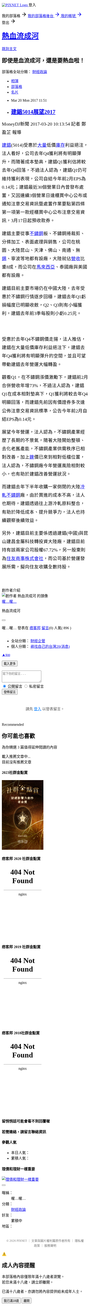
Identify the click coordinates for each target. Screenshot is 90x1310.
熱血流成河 (20, 36)
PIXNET (22, 1240)
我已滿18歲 (11, 1301)
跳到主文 (9, 49)
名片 (14, 92)
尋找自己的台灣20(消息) (50, 647)
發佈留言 (10, 692)
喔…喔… (9, 601)
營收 (75, 258)
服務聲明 (50, 1245)
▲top (6, 655)
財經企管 (37, 641)
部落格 (16, 87)
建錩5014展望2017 (33, 112)
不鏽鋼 (36, 233)
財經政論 (39, 72)
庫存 (60, 145)
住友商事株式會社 (24, 558)
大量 (42, 145)
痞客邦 (35, 628)
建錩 (6, 145)
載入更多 (10, 663)
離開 (27, 1301)
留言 (45, 628)
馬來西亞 (45, 267)
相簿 (14, 81)
